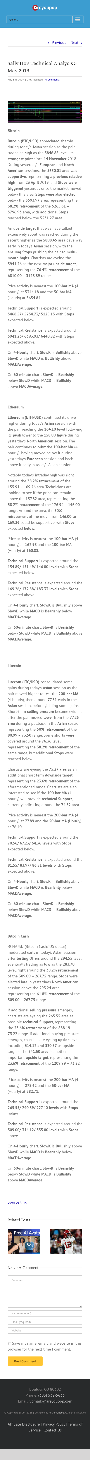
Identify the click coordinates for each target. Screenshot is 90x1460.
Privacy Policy (54, 1424)
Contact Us (53, 1430)
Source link (17, 1202)
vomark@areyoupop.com (50, 1401)
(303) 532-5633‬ (51, 1395)
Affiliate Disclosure (24, 1424)
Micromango (55, 1412)
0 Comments (52, 79)
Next (74, 42)
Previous (59, 42)
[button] (11, 1241)
